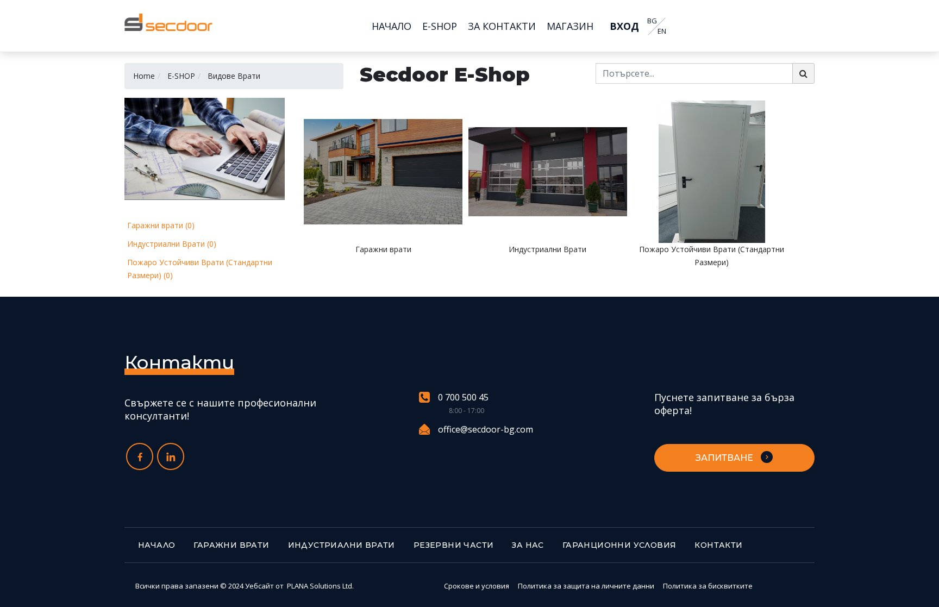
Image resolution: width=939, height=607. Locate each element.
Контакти (718, 545)
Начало (156, 545)
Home (144, 76)
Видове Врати (234, 76)
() (161, 225)
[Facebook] (139, 456)
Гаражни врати (231, 545)
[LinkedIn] (170, 456)
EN (662, 31)
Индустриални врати (341, 545)
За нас (527, 545)
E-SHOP (181, 76)
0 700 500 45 (463, 397)
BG (652, 20)
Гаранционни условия (619, 545)
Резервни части (454, 545)
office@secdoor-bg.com (485, 429)
